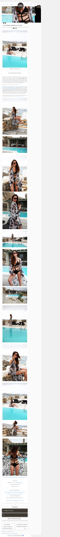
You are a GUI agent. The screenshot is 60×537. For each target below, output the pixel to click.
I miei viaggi (31, 4)
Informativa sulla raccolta (10, 535)
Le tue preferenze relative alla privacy (17, 535)
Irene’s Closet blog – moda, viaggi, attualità (20, 5)
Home (3, 4)
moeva (20, 500)
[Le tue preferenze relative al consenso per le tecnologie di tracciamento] (58, 535)
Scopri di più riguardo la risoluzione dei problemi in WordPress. (9, 533)
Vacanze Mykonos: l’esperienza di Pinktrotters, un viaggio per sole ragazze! (8, 526)
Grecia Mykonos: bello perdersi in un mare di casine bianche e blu (21, 526)
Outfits (7, 4)
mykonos (22, 500)
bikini (18, 500)
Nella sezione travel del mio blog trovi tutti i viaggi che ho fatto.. (15, 497)
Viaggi (14, 500)
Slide (12, 500)
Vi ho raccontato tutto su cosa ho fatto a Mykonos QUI (14, 87)
